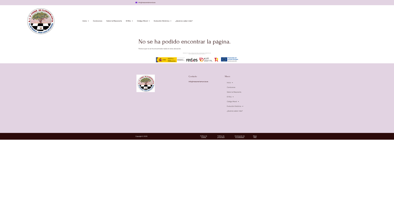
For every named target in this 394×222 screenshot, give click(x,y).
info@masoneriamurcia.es (146, 2)
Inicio (84, 21)
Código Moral (142, 21)
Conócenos (97, 21)
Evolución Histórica (161, 21)
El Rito (128, 21)
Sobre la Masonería (114, 21)
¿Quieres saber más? (184, 21)
